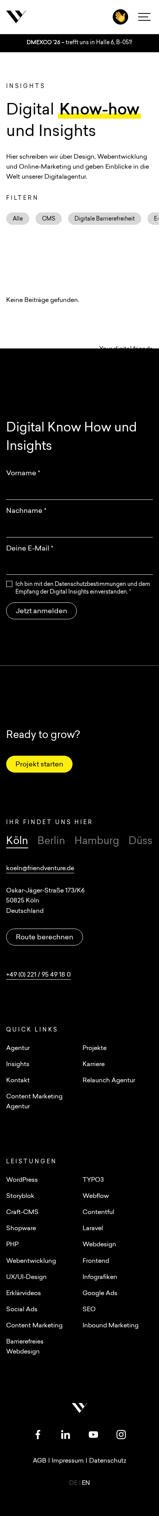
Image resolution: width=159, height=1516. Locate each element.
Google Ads (100, 1293)
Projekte (95, 1048)
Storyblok (20, 1196)
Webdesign (99, 1245)
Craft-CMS (22, 1212)
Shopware (21, 1229)
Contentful (98, 1212)
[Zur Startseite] (44, 17)
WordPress (22, 1180)
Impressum (68, 1461)
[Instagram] (121, 1434)
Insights (17, 1065)
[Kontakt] (120, 17)
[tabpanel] (79, 922)
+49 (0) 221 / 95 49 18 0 (38, 975)
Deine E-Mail (29, 549)
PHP (12, 1245)
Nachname (26, 511)
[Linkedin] (65, 1434)
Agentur (18, 1048)
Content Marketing (34, 1326)
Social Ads (21, 1310)
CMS (48, 219)
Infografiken (100, 1277)
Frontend (96, 1261)
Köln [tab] (17, 841)
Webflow (96, 1196)
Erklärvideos (23, 1293)
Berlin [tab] (51, 841)
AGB (39, 1461)
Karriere (94, 1065)
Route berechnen (44, 937)
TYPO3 (93, 1180)
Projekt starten (39, 764)
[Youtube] (93, 1434)
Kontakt (18, 1081)
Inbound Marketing (111, 1326)
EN (86, 1483)
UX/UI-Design (26, 1277)
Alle (18, 219)
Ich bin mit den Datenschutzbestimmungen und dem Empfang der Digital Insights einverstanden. (82, 588)
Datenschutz (107, 1461)
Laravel (93, 1229)
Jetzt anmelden (41, 611)
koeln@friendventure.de (40, 869)
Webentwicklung (31, 1261)
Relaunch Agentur (109, 1081)
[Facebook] (38, 1434)
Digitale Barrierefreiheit (104, 219)
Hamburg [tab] (96, 841)
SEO (89, 1310)
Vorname (23, 473)
